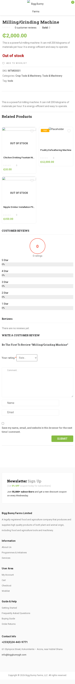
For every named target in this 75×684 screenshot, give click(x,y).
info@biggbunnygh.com (14, 654)
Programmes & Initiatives (14, 552)
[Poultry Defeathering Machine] (56, 130)
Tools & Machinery (52, 75)
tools (10, 80)
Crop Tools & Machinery (28, 75)
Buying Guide (8, 618)
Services (6, 558)
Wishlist (6, 591)
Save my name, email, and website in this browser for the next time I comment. (37, 429)
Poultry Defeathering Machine (55, 150)
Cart (4, 580)
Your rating (9, 357)
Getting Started (9, 607)
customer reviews (25, 27)
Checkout (6, 585)
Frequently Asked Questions (16, 613)
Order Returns (9, 624)
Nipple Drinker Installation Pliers (20, 207)
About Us (6, 547)
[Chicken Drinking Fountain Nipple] (19, 129)
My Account (8, 574)
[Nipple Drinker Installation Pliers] (19, 178)
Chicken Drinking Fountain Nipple (20, 157)
